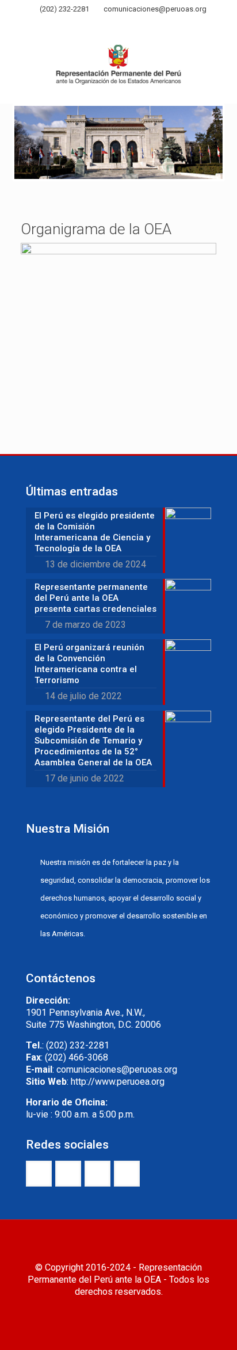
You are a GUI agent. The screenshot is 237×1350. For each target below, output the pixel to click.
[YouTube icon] (118, 25)
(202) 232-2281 (64, 9)
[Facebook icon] (90, 25)
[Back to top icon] (118, 1243)
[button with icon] (39, 1174)
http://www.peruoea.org (118, 1081)
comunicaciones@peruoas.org (155, 9)
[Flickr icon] (133, 25)
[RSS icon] (147, 25)
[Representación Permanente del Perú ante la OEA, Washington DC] (118, 68)
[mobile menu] (221, 57)
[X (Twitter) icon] (104, 25)
